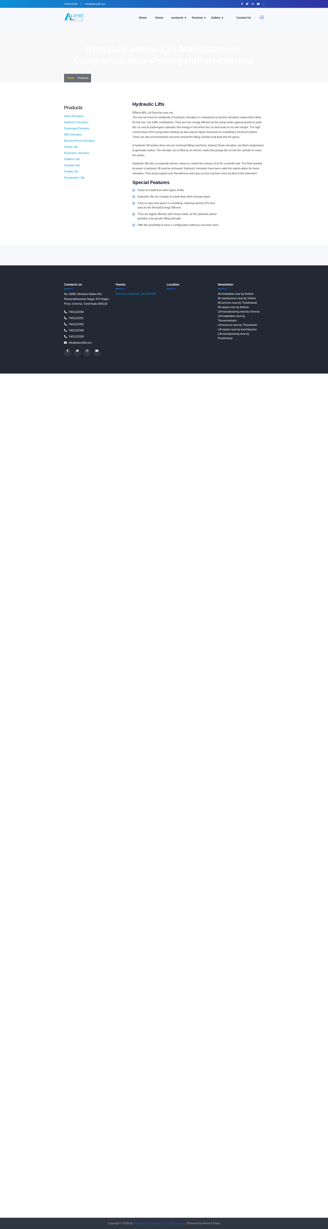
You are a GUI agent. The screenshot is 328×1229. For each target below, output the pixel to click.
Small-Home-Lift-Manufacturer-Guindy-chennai (73, 1126)
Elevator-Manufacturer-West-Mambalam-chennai (82, 455)
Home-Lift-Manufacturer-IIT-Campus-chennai (117, 597)
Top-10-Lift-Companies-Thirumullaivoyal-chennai (290, 1206)
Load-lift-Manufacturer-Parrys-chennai (258, 895)
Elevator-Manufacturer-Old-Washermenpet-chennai (150, 415)
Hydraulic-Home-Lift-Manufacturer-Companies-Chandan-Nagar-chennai (118, 633)
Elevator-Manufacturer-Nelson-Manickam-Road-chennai (118, 411)
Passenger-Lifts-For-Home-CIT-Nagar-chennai (200, 1011)
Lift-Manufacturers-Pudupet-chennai (81, 784)
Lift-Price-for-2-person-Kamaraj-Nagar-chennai (175, 811)
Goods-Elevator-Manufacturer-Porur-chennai (195, 544)
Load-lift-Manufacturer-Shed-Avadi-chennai (233, 917)
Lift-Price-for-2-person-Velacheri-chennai (219, 846)
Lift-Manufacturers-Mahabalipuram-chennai (76, 748)
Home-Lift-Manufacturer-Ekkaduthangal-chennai (276, 584)
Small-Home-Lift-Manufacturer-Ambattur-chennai (97, 1091)
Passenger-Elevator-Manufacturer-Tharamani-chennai (281, 971)
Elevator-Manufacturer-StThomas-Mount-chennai (140, 446)
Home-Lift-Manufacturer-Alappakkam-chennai (115, 562)
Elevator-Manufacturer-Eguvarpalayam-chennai (195, 375)
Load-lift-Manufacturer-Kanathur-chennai (102, 864)
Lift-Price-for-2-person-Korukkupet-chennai (108, 824)
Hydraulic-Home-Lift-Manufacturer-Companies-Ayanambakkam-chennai (254, 624)
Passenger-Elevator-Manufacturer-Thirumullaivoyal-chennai (36, 975)
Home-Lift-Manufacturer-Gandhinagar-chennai (230, 589)
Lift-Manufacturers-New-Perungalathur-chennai (268, 766)
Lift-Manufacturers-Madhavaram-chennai (243, 744)
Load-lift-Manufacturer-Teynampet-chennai (70, 926)
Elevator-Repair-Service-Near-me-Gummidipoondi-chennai (130, 504)
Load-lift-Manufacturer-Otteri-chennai (52, 895)
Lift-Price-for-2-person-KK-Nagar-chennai (61, 820)
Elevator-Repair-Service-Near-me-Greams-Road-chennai (183, 500)
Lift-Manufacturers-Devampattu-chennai (73, 735)
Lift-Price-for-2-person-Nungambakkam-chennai (197, 828)
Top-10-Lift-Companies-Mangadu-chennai (59, 1193)
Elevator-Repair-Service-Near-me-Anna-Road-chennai (90, 469)
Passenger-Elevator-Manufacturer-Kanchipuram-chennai (170, 935)
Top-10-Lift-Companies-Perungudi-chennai (178, 1202)
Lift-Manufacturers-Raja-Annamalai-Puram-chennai (51, 788)
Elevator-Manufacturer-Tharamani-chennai (300, 446)
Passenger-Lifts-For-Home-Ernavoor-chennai (163, 1015)
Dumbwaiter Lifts (74, 177)
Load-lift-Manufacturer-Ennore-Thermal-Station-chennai (163, 855)
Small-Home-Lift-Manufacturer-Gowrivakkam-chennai (194, 1122)
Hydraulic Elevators (76, 122)
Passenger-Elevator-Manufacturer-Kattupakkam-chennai (65, 939)
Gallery (215, 17)
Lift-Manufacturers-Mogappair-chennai (71, 757)
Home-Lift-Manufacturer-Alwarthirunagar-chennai (224, 562)
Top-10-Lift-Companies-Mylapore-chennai (167, 1193)
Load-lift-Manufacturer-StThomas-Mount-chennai (289, 922)
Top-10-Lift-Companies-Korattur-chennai (123, 1188)
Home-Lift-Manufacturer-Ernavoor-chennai (62, 589)
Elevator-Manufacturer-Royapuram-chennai (129, 437)
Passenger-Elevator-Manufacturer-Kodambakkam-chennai (209, 944)
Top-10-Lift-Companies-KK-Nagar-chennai (122, 1184)
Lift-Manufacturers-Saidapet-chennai (220, 793)
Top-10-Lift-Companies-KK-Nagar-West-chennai (177, 1184)
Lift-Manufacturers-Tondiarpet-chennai (251, 806)
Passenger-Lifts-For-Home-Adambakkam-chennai (213, 984)
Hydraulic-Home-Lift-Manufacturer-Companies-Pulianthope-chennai (77, 695)
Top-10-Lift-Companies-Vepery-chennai (70, 1215)
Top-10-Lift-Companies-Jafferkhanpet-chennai (113, 1175)
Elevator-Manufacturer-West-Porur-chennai (138, 455)
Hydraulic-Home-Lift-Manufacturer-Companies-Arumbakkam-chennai (163, 620)
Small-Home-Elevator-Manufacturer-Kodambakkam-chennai (169, 1042)
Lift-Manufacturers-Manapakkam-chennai (127, 748)
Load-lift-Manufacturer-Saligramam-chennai (68, 917)
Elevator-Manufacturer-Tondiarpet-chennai (301, 451)
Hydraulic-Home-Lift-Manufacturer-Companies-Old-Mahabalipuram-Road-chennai (180, 677)
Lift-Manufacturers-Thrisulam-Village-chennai (109, 806)
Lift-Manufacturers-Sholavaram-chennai (203, 797)
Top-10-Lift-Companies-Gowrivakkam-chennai (187, 1166)
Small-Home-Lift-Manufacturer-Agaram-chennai (112, 1086)
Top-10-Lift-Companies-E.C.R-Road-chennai (281, 1157)
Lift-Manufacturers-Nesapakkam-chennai (215, 766)
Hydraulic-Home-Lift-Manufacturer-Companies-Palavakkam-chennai (115, 682)
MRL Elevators (73, 134)
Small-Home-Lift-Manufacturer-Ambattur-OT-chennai (158, 1091)
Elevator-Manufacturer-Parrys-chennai (102, 420)
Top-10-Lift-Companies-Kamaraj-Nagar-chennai (281, 1175)
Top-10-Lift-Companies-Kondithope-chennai (71, 1188)
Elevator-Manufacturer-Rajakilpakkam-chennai (81, 433)
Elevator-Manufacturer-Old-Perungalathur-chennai (88, 415)
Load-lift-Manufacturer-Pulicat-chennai (222, 904)
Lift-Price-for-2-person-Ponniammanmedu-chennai (226, 837)
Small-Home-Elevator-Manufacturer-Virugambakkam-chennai (106, 1082)
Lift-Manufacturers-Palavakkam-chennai (117, 775)
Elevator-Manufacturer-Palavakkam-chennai (253, 415)
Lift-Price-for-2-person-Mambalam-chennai (214, 824)
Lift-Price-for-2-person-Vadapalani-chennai (62, 846)
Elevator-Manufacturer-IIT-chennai (93, 380)
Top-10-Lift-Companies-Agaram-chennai (173, 1135)
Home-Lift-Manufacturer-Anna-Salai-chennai (291, 566)
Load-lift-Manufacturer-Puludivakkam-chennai (273, 904)
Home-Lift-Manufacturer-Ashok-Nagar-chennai (131, 571)
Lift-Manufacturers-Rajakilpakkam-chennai (156, 788)
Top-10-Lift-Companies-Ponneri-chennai (281, 1202)
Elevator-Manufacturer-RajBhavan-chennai (136, 433)
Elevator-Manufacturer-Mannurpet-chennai (216, 393)
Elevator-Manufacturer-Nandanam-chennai (201, 406)
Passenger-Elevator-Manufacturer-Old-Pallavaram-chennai (176, 957)
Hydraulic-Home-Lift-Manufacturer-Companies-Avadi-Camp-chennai (94, 624)
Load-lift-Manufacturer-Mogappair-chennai (170, 877)
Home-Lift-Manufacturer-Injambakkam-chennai (228, 597)
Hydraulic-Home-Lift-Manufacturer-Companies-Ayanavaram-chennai (104, 628)
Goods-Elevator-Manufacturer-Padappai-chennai (223, 535)
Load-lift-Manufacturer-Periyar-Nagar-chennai (153, 900)
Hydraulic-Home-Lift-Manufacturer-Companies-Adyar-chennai (79, 606)
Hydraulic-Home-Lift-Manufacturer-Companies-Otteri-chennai (37, 682)
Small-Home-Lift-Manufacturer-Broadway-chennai (126, 1104)
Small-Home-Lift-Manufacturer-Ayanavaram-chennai (257, 1099)
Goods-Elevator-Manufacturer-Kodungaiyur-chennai (215, 522)
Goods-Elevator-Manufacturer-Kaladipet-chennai (39, 513)
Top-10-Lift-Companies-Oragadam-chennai (125, 1197)
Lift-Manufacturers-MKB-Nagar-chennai (23, 757)
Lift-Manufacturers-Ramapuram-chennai (255, 788)
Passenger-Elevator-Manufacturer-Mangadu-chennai (159, 953)
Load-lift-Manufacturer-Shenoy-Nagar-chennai (288, 917)
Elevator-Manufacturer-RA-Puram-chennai (301, 433)
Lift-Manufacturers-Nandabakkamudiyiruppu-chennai (108, 762)
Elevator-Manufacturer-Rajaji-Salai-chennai (26, 433)
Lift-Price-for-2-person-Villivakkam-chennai (46, 851)
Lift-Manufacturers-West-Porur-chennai (73, 811)
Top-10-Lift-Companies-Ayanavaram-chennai (169, 1148)
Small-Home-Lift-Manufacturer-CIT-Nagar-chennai (120, 1113)
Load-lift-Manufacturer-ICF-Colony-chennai (224, 855)
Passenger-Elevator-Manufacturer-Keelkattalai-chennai (133, 939)
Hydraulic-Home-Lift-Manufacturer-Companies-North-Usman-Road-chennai (84, 677)
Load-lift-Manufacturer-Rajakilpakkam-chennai (242, 908)
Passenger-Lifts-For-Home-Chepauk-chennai (58, 1006)
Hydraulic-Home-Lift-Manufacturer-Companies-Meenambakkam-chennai (261, 655)
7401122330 (76, 311)
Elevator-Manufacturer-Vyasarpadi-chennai (26, 455)
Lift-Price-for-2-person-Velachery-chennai (270, 846)
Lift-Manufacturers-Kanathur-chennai (95, 744)
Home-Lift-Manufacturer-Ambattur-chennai (280, 562)
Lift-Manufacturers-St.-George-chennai (77, 802)
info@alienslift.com (80, 342)
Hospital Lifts (72, 165)
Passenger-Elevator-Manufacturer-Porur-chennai (80, 971)
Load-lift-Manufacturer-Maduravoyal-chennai (61, 868)
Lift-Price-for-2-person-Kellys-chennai (239, 815)
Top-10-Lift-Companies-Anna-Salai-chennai (121, 1144)
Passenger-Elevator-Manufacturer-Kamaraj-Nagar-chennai (100, 935)
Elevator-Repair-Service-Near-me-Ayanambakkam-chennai (227, 473)
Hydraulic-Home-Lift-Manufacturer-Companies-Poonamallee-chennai (137, 691)
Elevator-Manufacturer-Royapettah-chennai (76, 437)
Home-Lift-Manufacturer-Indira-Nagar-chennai (172, 597)
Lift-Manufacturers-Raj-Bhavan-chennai (206, 788)
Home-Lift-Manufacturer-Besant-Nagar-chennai (136, 575)
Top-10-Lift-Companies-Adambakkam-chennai (73, 1135)
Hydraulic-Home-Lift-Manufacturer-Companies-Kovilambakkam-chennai (280, 637)
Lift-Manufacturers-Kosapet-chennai (132, 740)
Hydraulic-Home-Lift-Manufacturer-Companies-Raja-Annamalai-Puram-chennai (99, 700)
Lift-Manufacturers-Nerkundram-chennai (165, 766)
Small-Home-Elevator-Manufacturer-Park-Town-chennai (254, 1059)
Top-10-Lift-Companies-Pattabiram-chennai (122, 1206)
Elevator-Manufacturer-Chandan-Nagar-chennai (83, 375)
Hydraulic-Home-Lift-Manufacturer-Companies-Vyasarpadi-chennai (100, 731)
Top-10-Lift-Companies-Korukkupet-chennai (174, 1188)
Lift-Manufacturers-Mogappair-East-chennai (121, 757)
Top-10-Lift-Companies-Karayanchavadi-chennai (130, 1179)
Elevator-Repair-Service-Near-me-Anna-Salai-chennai (156, 469)
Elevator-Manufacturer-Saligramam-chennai (232, 437)
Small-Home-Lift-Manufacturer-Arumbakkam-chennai (274, 1095)
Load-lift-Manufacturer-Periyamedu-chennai (99, 900)
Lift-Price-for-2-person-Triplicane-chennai (280, 842)
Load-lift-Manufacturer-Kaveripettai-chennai (45, 860)
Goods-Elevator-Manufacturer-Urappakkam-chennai (253, 549)
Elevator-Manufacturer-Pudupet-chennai (290, 424)
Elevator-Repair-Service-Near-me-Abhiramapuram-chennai (200, 455)
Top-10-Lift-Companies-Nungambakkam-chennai (277, 1193)
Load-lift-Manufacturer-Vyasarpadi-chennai (177, 931)
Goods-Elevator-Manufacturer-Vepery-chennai (237, 553)
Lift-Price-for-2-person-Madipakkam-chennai (161, 824)
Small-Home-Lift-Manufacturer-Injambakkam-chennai (75, 1131)
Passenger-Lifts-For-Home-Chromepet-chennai (143, 1011)
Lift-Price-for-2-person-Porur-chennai (279, 837)
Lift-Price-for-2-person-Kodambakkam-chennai (172, 820)
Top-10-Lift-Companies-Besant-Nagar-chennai (284, 1148)
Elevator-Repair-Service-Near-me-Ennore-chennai (285, 491)
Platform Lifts (72, 159)
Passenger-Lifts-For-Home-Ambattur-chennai (288, 988)
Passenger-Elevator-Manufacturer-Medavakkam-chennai (226, 953)
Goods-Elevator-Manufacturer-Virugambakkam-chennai (33, 557)
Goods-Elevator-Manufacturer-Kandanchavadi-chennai (233, 513)
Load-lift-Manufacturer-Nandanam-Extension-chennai (95, 886)
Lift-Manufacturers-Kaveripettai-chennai (86, 740)
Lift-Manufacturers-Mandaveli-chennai (175, 748)
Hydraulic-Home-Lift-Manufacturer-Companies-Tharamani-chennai (249, 722)
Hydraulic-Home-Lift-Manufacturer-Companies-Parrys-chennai (37, 686)
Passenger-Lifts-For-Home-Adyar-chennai (269, 984)
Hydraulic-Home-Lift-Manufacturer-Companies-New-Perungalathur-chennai (230, 673)
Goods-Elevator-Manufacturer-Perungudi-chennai (262, 540)
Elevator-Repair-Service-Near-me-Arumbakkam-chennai (291, 469)
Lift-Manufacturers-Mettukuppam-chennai (208, 753)
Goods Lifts (71, 146)
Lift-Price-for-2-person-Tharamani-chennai (116, 842)
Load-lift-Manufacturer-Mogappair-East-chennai (225, 877)
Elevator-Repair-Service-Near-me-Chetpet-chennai (58, 482)
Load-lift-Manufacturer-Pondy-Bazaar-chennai (265, 900)
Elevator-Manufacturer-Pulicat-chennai (66, 429)
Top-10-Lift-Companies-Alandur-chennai (223, 1135)
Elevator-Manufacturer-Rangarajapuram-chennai (246, 433)
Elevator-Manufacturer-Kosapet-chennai (245, 380)
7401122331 (76, 318)
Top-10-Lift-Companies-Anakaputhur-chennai (282, 1139)
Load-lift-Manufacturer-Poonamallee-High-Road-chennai (62, 904)
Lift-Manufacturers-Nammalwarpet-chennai (50, 762)
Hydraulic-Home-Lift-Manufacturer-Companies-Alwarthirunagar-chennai (241, 611)
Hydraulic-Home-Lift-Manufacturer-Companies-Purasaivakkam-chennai (247, 695)
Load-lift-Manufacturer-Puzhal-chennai (69, 908)
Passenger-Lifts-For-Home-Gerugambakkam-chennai (78, 1019)
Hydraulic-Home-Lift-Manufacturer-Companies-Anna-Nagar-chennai (243, 615)
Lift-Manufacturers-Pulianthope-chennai (128, 784)
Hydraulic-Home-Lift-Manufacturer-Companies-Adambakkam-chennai (238, 602)
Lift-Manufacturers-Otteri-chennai (72, 775)
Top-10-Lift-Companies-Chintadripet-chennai (286, 1153)
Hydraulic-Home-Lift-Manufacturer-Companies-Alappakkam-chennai (77, 611)
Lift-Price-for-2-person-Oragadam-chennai (35, 833)
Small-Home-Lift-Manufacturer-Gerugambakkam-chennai (61, 1122)
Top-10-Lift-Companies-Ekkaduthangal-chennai (64, 1162)
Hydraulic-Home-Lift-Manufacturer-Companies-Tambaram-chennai (87, 722)
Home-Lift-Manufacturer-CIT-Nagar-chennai (108, 584)
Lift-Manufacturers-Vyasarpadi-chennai (298, 806)
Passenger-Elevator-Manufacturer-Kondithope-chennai (96, 948)
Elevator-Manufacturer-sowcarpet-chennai (294, 442)
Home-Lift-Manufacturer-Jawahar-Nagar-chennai (78, 602)
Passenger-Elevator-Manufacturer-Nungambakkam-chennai (104, 957)
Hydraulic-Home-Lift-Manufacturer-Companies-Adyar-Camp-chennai (158, 606)
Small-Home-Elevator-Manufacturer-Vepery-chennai (290, 1077)
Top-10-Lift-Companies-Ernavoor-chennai (167, 1162)
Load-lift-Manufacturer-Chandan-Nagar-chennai (270, 851)
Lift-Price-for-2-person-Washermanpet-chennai (159, 851)
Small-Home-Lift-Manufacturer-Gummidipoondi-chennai (135, 1126)
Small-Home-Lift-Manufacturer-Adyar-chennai (55, 1086)
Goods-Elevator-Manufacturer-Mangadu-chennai (48, 531)
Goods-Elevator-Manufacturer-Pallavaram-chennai (40, 535)
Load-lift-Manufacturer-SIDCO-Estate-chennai (70, 922)
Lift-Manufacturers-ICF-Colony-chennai (278, 735)
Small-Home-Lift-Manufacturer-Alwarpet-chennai (293, 1086)
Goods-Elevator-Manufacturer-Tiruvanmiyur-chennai (129, 549)
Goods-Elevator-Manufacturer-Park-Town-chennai (73, 540)
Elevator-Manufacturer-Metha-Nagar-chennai (75, 397)
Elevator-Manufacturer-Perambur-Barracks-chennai (207, 420)
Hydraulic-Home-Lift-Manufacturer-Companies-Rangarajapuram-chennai (127, 704)
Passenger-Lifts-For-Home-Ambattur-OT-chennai (29, 993)
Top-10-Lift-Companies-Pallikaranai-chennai (275, 1197)
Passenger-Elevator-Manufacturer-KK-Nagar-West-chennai (138, 944)
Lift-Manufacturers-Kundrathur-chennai (49, 744)
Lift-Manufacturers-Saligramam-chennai (267, 793)
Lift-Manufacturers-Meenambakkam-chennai (106, 753)
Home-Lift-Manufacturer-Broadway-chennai (191, 575)
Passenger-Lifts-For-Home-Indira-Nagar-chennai (295, 1024)
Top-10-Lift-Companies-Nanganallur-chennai (220, 1193)
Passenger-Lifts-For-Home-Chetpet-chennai (112, 1006)
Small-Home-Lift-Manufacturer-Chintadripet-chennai (121, 1108)
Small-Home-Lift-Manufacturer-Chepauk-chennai (254, 1104)
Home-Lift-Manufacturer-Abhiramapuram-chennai (163, 557)
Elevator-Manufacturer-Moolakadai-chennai (184, 402)
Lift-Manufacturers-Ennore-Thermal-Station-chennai (223, 735)
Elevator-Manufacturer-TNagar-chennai (251, 451)
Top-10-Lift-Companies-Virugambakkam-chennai (178, 1215)
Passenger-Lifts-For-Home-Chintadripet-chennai (234, 1006)
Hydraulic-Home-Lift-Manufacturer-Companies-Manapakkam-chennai (156, 651)
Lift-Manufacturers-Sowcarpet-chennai (302, 797)
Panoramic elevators (76, 153)
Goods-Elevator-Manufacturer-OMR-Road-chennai (102, 535)
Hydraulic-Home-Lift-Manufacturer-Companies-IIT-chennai (35, 637)
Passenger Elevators (76, 128)
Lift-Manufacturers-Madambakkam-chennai (192, 744)
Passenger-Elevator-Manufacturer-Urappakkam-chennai (241, 975)
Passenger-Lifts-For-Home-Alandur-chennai (55, 988)
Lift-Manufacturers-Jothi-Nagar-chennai (38, 740)
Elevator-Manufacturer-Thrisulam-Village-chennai (144, 451)
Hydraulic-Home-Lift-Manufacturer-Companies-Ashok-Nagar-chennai (247, 620)
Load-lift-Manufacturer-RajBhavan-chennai (296, 908)
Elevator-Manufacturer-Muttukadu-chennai (290, 402)
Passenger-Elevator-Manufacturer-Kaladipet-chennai (32, 935)
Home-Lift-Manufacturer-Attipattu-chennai (185, 571)
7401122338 (76, 330)
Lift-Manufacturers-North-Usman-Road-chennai (52, 771)
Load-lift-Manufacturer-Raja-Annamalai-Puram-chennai (126, 908)
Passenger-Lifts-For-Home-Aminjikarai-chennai (88, 993)
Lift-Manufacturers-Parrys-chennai (206, 775)
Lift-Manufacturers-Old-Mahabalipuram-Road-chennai (180, 771)
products (177, 17)
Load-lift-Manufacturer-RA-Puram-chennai (138, 913)
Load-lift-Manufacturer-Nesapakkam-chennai (70, 891)
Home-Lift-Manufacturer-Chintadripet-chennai (149, 580)
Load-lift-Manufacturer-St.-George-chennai (233, 922)
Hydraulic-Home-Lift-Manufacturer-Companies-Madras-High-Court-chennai (215, 646)
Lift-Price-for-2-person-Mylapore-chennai (89, 828)
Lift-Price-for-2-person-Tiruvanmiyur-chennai (228, 842)
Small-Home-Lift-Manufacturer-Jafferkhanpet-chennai (207, 1131)
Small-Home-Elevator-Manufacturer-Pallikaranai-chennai (186, 1059)
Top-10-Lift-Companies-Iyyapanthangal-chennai (56, 1175)
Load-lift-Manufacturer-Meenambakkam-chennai (180, 873)
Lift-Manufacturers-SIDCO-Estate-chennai (253, 797)
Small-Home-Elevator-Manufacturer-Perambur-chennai (82, 1064)
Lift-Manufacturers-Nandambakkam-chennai (167, 762)
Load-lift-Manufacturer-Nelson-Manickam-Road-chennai (272, 886)
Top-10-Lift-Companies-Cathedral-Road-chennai (67, 1153)
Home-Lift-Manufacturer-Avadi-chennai (233, 571)
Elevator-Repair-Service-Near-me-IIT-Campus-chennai (271, 504)
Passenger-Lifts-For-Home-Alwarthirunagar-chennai (228, 988)
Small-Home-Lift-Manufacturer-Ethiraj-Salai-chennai (178, 1117)
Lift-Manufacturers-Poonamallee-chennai (284, 780)
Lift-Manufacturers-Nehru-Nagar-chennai (52, 766)
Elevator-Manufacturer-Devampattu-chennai (139, 375)
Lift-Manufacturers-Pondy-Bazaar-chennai (233, 780)
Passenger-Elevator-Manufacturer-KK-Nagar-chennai (69, 944)
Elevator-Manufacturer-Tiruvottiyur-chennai (201, 451)
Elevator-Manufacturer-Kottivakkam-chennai (296, 380)
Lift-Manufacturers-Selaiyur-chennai (57, 797)
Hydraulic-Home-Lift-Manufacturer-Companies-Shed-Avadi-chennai (129, 713)
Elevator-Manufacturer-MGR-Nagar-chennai (184, 397)
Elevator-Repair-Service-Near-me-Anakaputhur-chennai (274, 464)
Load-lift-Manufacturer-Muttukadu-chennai (121, 882)
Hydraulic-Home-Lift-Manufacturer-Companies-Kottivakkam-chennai (112, 637)
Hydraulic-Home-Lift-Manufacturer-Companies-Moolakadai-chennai (101, 664)
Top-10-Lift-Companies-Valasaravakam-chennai (240, 1211)
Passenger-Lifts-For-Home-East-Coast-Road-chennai (261, 1011)
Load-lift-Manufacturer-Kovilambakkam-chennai (256, 860)
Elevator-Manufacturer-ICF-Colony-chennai (46, 380)
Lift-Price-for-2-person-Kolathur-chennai (279, 820)
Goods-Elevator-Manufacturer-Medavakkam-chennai (110, 531)
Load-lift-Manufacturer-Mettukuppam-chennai (292, 873)
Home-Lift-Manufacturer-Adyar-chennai (274, 557)
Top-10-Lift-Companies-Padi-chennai (225, 1197)
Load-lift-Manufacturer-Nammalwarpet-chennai (175, 882)
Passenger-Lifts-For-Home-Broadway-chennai (262, 1002)
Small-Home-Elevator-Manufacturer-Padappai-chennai (57, 1059)
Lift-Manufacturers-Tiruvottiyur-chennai (160, 806)
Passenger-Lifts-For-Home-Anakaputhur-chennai (147, 993)
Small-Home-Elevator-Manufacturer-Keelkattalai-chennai (78, 1037)
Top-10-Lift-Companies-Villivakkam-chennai (121, 1215)
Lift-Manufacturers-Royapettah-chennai (125, 793)
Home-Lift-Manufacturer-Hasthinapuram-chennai (60, 597)
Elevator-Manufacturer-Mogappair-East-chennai (70, 402)
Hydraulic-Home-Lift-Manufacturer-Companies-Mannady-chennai (87, 655)
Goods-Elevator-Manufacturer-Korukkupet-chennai (129, 526)
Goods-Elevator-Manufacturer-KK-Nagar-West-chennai (84, 522)
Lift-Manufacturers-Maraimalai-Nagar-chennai (51, 753)
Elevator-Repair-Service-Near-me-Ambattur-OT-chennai (139, 464)
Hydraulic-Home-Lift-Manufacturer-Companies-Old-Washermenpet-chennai (275, 677)
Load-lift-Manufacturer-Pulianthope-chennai (171, 904)
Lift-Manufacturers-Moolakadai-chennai (225, 757)
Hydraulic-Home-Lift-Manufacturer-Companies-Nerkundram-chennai (59, 673)
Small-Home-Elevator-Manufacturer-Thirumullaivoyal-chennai (61, 1073)
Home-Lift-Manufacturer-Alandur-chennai (62, 562)
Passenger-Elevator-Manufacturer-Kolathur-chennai (31, 948)
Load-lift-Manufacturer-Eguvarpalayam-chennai (54, 855)
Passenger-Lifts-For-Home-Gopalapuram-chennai (141, 1019)
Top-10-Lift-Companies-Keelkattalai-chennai (243, 1179)
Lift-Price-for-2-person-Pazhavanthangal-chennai (289, 833)
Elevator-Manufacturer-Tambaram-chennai (196, 446)
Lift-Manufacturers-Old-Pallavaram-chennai (239, 771)
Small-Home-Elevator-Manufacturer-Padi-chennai (121, 1059)
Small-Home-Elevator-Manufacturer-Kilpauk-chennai (280, 1037)
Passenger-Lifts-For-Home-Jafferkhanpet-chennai (153, 1028)
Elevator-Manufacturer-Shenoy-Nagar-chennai (130, 442)
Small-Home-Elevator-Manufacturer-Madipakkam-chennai (259, 1046)
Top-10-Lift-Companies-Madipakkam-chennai (229, 1188)
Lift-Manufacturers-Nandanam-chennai (217, 762)
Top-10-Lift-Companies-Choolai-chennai (67, 1157)
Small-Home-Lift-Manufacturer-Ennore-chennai (58, 1117)
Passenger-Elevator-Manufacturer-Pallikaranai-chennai (180, 962)
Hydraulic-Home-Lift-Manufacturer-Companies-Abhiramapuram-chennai (151, 602)
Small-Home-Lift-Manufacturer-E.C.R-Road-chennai (182, 1113)
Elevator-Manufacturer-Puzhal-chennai (226, 429)
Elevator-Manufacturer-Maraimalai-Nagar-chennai (273, 393)
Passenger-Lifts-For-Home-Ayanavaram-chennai (79, 1002)
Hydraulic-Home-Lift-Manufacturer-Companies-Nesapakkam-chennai (142, 673)
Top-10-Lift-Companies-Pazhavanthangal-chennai (69, 1202)
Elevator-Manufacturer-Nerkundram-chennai (179, 411)
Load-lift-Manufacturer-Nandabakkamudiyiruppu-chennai (238, 882)
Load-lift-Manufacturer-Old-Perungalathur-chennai (248, 891)
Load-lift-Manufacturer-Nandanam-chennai (36, 886)
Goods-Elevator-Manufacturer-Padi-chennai (280, 535)
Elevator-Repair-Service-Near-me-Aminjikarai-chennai (207, 464)
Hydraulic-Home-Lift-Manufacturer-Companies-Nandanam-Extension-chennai (194, 668)
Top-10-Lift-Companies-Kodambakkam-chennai (236, 1184)
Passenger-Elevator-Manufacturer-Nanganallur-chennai (33, 957)
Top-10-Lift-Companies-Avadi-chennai (59, 1148)
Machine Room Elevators (79, 140)
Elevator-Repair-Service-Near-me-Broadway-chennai (184, 477)
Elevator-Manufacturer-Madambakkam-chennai (28, 389)
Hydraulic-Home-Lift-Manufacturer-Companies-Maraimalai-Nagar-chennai (172, 655)
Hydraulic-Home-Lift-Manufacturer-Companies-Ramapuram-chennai (41, 704)
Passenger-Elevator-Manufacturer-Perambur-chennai (65, 966)
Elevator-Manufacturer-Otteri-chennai (204, 415)
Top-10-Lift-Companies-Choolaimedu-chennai (120, 1157)
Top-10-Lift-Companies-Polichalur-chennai (230, 1202)
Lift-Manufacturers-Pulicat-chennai (173, 784)
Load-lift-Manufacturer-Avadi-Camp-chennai (213, 851)
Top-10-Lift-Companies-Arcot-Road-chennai (174, 1144)
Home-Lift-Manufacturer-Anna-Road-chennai (236, 566)
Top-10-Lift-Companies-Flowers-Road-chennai (276, 1162)
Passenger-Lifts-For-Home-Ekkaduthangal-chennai (52, 1015)
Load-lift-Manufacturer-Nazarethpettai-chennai (155, 886)
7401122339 (76, 336)
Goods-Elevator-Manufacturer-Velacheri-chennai (180, 553)
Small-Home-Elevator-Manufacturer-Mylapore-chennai (275, 1051)
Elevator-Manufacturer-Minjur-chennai (235, 397)
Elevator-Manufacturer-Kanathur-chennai (243, 384)
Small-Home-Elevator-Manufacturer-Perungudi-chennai (149, 1064)
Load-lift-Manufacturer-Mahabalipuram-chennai (117, 868)
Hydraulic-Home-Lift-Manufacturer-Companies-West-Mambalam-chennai (186, 731)
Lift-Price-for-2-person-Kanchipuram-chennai (231, 811)
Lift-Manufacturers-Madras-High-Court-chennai (296, 744)
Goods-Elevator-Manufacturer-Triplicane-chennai (191, 549)
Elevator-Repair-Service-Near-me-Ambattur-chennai (73, 464)
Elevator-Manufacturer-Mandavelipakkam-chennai (109, 393)
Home (143, 17)
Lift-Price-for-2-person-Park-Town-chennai (234, 833)
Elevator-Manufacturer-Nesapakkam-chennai (233, 411)
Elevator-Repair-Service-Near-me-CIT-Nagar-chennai (269, 486)
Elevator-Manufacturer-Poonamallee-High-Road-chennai (230, 424)
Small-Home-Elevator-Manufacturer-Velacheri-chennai (225, 1077)
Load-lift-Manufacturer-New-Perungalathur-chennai (128, 891)
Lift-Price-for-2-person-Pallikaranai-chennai (182, 833)
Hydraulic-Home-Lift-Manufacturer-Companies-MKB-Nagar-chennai (262, 660)
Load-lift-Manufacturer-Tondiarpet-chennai (125, 931)
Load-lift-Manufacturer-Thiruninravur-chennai (175, 926)
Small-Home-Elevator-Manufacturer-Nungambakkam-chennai (91, 1055)
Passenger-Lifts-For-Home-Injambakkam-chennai (30, 1028)
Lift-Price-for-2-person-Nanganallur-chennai (141, 828)
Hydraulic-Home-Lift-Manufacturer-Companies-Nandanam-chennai (106, 668)
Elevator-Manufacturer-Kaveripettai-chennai (194, 380)
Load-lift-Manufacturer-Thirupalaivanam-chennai (232, 926)
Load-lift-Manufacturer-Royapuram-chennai (293, 913)
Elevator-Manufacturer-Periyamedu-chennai (264, 420)
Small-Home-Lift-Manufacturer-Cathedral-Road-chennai (190, 1104)
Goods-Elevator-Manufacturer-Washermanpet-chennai (100, 557)
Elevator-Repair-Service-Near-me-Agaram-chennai (71, 460)
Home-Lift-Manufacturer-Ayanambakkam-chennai (288, 571)
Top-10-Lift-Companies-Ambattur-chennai (121, 1139)
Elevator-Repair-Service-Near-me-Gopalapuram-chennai (44, 500)
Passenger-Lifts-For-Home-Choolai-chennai (26, 1011)
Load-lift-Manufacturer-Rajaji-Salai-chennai (187, 908)
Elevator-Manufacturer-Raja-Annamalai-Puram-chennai (284, 429)
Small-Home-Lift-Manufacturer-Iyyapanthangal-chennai (141, 1131)
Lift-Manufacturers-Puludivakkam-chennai (220, 784)
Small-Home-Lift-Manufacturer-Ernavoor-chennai (116, 1117)
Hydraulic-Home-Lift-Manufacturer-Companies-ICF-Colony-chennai (282, 633)
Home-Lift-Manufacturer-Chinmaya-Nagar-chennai (91, 580)
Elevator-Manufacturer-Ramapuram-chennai (189, 433)
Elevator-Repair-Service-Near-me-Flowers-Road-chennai (155, 495)
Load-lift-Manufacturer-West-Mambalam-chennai (232, 931)
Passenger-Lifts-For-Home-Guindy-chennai (54, 1024)
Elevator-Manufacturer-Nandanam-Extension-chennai (259, 406)
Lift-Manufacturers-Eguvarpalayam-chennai (124, 735)
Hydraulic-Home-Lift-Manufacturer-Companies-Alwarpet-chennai (158, 611)
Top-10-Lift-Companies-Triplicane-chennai (75, 1211)
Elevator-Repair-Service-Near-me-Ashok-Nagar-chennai (34, 473)
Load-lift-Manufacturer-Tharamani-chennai (121, 926)
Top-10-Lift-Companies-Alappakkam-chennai (275, 1135)
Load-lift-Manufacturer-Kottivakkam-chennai (147, 860)
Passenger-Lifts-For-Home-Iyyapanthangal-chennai (91, 1028)
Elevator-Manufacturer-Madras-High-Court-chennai (143, 389)
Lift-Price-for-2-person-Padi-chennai (133, 833)
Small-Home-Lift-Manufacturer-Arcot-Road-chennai (211, 1095)
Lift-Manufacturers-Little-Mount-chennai (142, 744)
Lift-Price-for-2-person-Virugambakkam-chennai (101, 851)
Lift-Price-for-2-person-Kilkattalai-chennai (287, 815)
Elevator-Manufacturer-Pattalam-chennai (150, 420)
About (159, 17)
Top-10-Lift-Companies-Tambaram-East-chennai (178, 1206)
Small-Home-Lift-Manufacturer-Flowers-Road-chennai (242, 1117)
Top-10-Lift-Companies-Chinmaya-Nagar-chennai (228, 1153)
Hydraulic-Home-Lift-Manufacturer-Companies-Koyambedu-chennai (41, 642)
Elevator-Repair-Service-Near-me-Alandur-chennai (133, 460)
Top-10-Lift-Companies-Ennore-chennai (118, 1162)
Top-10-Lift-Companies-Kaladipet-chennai (226, 1175)
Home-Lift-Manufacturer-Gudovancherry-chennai (201, 593)
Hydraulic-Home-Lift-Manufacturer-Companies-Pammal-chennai (283, 682)
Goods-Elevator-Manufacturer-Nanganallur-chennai (233, 531)
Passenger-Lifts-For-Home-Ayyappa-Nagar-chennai (141, 1002)
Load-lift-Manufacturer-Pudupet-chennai (121, 904)
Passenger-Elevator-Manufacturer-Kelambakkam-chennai (202, 939)
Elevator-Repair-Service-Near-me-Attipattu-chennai (100, 473)
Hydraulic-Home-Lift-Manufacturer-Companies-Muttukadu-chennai (265, 664)
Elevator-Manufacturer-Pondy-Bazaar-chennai (113, 424)
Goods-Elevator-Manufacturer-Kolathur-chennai (276, 522)
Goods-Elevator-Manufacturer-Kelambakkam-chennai (168, 517)
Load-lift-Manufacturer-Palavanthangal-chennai (156, 895)
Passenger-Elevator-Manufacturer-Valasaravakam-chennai (60, 979)
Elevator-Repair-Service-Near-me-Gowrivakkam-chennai (114, 500)
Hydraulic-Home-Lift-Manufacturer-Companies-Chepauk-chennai (202, 633)
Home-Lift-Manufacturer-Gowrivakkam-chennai (85, 593)
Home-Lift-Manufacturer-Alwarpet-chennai (169, 562)
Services (197, 17)
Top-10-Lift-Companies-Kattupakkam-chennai (188, 1179)
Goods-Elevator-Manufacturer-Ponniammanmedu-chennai (133, 544)
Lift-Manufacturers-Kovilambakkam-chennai (278, 740)
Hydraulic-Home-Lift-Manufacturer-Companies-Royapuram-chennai (133, 708)
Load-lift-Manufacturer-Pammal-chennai (210, 895)
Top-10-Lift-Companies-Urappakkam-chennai (129, 1211)
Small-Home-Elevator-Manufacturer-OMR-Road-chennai (237, 1055)
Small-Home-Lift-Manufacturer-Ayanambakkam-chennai (192, 1099)
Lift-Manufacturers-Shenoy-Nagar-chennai (153, 797)
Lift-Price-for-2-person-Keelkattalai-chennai (134, 815)
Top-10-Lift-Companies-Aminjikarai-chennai (228, 1139)
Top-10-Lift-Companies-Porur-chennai (72, 1206)
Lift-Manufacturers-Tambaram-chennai (180, 802)
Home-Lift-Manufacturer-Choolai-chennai (260, 580)
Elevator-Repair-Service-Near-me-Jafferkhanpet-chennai (222, 509)
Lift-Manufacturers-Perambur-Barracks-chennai (28, 780)
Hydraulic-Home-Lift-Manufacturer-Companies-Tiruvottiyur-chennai (187, 726)
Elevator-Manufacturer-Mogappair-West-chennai (128, 402)
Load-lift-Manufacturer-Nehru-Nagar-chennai (211, 886)
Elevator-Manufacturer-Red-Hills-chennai (25, 437)
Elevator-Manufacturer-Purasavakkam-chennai (174, 429)
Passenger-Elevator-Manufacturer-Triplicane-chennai (174, 975)
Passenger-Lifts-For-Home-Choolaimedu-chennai (84, 1011)
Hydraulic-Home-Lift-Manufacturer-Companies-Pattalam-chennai (115, 686)
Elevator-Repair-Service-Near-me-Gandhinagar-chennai (225, 495)
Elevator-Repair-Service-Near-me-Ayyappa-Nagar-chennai (46, 477)
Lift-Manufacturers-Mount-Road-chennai (274, 757)
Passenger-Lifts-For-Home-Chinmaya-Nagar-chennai (172, 1006)
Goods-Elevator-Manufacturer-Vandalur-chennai (121, 553)
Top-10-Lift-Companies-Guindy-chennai (34, 1171)
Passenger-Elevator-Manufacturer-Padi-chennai (118, 962)
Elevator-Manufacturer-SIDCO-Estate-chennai (240, 442)
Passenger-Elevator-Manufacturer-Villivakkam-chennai (256, 979)
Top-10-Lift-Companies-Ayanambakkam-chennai (112, 1148)
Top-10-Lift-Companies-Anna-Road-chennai (67, 1144)
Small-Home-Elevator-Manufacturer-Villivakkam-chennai (34, 1082)
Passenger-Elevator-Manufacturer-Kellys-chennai (267, 939)
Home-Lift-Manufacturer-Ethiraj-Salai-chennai (116, 589)
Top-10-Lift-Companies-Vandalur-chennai (295, 1211)
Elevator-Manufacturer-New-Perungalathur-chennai (292, 411)
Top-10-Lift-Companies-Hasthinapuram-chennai (147, 1171)
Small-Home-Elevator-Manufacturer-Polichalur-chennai (217, 1064)
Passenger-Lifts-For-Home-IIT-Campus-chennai (236, 1024)
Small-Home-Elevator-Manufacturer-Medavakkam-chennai (206, 1051)
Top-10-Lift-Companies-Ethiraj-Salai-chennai (220, 1162)
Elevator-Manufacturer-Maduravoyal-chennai (202, 389)
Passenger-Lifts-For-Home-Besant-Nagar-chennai (203, 1002)
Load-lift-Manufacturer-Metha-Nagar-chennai (237, 873)
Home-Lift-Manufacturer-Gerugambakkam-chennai (289, 589)
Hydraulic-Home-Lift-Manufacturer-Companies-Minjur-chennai (183, 660)
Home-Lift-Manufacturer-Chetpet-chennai (35, 580)
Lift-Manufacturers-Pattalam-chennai (249, 775)
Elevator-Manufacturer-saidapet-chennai (180, 437)
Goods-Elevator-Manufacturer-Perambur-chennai (202, 540)
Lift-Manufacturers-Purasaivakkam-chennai (272, 784)
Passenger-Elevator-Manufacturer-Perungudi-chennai (130, 966)
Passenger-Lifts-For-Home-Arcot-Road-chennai (53, 997)
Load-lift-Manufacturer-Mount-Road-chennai (68, 882)
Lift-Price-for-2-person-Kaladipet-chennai (122, 811)
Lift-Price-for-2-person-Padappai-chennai (86, 833)
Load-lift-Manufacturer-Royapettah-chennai (240, 913)
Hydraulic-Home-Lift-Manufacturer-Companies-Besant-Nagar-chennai (188, 628)
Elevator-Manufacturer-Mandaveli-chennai (53, 393)
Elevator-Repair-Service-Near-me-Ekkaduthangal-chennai (219, 491)
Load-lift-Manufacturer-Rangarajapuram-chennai (83, 913)
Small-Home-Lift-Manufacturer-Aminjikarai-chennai (222, 1091)
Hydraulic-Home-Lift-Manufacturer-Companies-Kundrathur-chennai (123, 642)
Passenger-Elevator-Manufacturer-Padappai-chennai (56, 962)
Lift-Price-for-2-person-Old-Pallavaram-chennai (255, 828)
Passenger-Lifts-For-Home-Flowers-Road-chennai (281, 1015)
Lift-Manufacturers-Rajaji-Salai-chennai (106, 788)
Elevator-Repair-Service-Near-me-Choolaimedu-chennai (136, 486)
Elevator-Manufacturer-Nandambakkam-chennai (145, 406)
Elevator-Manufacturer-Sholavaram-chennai (185, 442)
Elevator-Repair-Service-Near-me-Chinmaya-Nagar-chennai (188, 482)
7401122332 (76, 324)
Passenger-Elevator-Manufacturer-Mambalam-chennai (33, 953)
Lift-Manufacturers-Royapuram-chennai (173, 793)
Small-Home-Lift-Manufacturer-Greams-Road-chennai (259, 1122)
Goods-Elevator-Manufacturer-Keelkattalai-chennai (105, 517)
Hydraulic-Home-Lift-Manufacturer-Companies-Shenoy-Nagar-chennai (213, 713)
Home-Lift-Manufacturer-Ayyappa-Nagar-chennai (77, 575)
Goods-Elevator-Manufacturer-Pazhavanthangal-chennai (137, 540)
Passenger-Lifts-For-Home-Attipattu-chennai (230, 997)
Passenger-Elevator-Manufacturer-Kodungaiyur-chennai (279, 944)
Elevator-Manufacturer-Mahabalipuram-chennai (257, 389)
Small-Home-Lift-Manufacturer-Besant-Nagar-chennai (62, 1104)
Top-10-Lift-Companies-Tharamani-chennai (234, 1206)
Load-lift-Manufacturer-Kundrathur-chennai (51, 864)
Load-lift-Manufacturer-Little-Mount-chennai (154, 864)
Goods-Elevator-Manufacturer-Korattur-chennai (70, 526)
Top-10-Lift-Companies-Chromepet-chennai (174, 1157)
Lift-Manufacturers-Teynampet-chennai (226, 802)
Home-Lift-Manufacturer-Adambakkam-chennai (222, 557)
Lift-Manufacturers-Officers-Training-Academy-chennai (114, 771)
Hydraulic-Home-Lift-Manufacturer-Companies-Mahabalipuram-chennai (70, 651)
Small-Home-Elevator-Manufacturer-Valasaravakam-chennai (89, 1077)
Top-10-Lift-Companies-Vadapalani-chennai (183, 1211)
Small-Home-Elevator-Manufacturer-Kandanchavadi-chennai (173, 1033)
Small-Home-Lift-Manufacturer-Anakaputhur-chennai (285, 1091)
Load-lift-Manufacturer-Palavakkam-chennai (101, 895)
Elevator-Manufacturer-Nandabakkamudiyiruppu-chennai (80, 406)
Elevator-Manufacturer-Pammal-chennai (54, 420)
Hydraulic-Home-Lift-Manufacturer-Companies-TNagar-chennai (266, 726)
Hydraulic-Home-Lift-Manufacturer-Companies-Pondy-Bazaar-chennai (52, 691)
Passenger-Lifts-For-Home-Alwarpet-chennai (169, 988)
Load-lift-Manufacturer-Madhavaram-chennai (265, 864)
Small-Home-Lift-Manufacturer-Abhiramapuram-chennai (250, 1082)
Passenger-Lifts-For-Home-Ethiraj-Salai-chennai (221, 1015)
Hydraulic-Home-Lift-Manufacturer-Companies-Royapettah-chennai (51, 708)
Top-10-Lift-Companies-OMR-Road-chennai (71, 1197)
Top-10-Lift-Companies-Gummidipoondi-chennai (88, 1171)
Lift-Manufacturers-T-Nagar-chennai (205, 806)
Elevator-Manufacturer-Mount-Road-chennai (238, 402)
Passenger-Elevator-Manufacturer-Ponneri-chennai (259, 966)
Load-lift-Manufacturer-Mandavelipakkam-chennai (283, 868)
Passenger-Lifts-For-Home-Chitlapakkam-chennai (294, 1006)
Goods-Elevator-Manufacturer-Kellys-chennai (229, 517)
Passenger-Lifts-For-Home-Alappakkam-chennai (112, 988)
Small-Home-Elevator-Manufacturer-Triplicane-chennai (203, 1073)
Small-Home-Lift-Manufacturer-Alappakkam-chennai (231, 1086)
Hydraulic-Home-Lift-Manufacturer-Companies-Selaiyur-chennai (49, 713)
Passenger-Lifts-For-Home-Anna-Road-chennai (265, 993)
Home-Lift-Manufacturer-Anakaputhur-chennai (125, 566)
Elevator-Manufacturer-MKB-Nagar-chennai (284, 397)
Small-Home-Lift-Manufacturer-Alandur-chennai (170, 1086)
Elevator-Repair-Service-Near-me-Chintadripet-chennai (258, 482)
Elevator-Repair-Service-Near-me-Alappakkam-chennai (198, 460)
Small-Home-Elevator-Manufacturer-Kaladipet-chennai (280, 1028)
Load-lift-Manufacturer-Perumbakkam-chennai (209, 900)
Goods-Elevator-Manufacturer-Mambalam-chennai (254, 526)
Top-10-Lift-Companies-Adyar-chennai (125, 1135)
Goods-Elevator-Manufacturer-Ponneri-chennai (68, 544)
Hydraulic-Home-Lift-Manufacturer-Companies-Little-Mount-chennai (284, 642)
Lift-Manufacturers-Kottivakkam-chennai (178, 740)
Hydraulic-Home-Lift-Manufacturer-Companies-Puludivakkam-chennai (161, 695)
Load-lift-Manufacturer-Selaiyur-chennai (182, 917)
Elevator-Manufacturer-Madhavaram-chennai (85, 389)
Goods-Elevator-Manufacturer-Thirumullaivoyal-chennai (64, 549)
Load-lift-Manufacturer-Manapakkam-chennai (173, 868)
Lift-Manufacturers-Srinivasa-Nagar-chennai (26, 802)
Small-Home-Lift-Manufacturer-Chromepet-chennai (58, 1113)
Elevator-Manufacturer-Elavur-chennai (247, 375)
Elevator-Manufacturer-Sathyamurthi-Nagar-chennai (290, 437)
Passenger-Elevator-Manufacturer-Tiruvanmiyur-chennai (107, 975)
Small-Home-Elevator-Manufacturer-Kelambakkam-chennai (149, 1037)
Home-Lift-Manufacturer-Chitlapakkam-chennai (206, 580)
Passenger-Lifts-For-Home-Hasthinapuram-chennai (176, 1024)
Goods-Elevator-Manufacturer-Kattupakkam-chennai (41, 517)
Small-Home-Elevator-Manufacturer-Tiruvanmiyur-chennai (135, 1073)
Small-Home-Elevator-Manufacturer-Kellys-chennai (217, 1037)
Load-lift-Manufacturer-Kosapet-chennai (96, 860)
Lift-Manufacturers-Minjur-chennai (302, 753)
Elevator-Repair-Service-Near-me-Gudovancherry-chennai (254, 500)
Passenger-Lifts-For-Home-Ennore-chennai (109, 1015)
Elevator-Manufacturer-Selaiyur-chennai (24, 442)
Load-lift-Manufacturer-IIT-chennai (271, 855)
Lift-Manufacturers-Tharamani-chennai (274, 802)
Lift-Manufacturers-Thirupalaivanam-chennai (54, 806)
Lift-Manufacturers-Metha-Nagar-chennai (158, 753)
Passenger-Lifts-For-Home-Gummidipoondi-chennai (112, 1024)
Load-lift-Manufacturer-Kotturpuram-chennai (200, 860)
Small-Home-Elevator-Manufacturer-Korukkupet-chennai (189, 1046)
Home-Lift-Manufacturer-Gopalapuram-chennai (28, 593)
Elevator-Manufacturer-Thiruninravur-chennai (27, 451)
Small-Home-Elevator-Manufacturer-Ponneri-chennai (283, 1064)
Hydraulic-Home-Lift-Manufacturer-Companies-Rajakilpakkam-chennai (273, 700)
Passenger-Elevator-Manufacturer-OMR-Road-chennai (246, 957)
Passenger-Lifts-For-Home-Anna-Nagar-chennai (206, 993)
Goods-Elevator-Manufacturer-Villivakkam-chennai (296, 553)
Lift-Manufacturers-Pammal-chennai (163, 775)
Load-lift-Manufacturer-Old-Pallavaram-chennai (188, 891)
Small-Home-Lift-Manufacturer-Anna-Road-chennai (86, 1095)
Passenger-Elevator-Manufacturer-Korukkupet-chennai (226, 948)
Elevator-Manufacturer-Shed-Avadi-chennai (75, 442)
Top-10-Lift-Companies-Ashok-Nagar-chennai (285, 1144)
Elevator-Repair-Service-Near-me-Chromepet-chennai (204, 486)
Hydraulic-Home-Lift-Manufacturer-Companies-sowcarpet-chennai (151, 717)
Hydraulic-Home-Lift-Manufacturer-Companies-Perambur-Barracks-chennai (200, 686)
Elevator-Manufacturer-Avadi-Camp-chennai (26, 375)
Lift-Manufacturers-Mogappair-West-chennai (174, 757)
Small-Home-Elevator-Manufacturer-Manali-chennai (73, 1051)
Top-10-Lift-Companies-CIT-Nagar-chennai (228, 1157)
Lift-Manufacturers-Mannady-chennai (277, 748)
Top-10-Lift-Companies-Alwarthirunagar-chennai (66, 1139)
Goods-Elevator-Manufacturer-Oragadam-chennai (164, 535)
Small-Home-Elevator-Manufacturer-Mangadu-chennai (137, 1051)
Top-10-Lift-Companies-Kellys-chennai (23, 1184)
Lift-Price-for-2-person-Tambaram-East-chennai (62, 842)
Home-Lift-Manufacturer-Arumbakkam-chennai (74, 571)
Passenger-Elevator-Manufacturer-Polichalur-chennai (195, 966)
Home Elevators (74, 116)
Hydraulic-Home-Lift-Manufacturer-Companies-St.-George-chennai (232, 717)
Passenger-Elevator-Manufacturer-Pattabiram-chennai (143, 971)
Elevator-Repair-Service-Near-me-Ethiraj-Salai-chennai (86, 495)
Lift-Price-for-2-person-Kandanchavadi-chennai (287, 811)
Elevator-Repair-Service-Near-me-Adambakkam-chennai (271, 455)
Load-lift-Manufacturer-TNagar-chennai (75, 931)
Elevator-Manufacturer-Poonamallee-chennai (168, 424)
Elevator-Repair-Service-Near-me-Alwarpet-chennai (264, 460)
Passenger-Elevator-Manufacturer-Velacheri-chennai (129, 979)
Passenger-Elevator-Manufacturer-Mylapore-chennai (293, 953)
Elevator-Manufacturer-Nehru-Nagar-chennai (56, 411)
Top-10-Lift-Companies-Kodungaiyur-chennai (292, 1184)
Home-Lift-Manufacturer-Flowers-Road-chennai (173, 589)
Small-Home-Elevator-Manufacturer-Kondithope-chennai (56, 1046)
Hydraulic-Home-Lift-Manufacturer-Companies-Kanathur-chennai (203, 642)
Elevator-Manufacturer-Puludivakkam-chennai (118, 429)
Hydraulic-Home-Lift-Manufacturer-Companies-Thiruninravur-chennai (104, 726)
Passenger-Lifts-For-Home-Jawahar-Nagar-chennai (215, 1028)
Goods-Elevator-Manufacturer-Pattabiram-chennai (253, 544)
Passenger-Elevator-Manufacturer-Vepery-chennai (191, 979)
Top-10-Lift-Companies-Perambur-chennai (125, 1202)
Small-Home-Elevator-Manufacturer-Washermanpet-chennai (180, 1082)
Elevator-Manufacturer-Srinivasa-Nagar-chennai (29, 446)
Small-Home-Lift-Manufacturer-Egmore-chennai (243, 1113)
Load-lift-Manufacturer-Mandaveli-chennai (226, 868)
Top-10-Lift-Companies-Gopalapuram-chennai (130, 1166)
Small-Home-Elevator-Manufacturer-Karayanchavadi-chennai (248, 1033)
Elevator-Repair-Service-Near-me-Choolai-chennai (70, 486)
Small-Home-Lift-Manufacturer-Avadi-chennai (129, 1099)
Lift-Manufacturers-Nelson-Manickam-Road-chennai (109, 766)
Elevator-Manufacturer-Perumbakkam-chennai (56, 424)
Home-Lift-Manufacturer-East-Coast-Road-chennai (165, 584)
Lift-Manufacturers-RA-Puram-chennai (33, 793)
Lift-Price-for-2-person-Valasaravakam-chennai (116, 846)
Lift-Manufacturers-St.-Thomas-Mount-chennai (128, 802)
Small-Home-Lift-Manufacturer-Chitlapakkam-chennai (186, 1108)
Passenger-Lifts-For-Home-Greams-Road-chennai (263, 1019)
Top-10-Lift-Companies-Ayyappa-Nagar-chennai (226, 1148)
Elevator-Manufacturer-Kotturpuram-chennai (26, 384)
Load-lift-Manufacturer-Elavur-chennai (106, 855)
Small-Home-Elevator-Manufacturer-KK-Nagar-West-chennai (96, 1042)
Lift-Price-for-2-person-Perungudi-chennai (71, 837)
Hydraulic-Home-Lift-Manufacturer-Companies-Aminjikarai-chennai (77, 615)
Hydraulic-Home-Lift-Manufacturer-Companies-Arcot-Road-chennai (80, 620)
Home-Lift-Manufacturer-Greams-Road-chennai (143, 593)
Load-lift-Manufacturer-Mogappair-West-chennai (284, 877)
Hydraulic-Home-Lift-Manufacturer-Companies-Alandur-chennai (238, 606)
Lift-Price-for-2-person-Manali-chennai (264, 824)
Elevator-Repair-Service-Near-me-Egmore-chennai (152, 491)
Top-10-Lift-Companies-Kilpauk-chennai (71, 1184)
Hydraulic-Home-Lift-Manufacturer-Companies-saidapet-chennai (213, 708)
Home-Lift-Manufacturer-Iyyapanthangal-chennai (286, 597)
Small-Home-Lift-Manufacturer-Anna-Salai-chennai (149, 1095)
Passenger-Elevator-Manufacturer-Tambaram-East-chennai (212, 971)
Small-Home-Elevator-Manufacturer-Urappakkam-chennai (272, 1073)
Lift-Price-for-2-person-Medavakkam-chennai (37, 828)
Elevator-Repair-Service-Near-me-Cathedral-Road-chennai (253, 477)
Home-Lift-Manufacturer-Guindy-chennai (255, 593)
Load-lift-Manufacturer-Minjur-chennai (69, 877)
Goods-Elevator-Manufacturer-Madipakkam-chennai (192, 526)
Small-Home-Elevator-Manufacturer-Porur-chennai (100, 1068)
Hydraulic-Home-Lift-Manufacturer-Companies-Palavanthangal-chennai (201, 682)
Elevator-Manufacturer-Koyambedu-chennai (138, 384)
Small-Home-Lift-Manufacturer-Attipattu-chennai (73, 1099)
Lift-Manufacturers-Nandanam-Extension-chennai (271, 762)
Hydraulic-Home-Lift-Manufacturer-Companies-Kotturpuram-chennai (195, 637)
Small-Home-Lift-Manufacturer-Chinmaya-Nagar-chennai (55, 1108)
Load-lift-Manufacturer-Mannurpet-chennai (64, 873)
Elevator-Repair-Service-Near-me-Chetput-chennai (120, 482)
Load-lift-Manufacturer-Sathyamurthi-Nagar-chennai (126, 917)
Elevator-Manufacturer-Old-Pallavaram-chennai (28, 415)
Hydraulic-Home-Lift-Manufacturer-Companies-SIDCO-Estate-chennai (68, 717)
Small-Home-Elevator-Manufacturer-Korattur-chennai (122, 1046)
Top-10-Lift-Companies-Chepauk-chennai (123, 1153)
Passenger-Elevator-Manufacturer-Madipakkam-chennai (293, 948)
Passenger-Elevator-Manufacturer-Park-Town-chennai (247, 962)
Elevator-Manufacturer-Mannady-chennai (165, 393)
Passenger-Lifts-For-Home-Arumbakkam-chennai (113, 997)
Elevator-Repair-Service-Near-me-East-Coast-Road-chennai (84, 491)
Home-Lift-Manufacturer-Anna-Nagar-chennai (181, 566)
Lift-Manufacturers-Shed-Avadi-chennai (103, 797)
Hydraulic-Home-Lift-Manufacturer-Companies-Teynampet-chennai (168, 722)
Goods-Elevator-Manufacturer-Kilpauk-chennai (285, 517)
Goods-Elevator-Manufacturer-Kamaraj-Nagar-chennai (103, 513)
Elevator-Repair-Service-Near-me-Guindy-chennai (63, 504)
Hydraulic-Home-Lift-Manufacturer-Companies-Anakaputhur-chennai (160, 615)
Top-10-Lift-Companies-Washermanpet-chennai (237, 1215)
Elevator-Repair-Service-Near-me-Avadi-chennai (161, 473)
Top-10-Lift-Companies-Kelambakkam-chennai (299, 1179)
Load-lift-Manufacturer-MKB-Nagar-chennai (118, 877)
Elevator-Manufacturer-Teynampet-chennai (248, 446)
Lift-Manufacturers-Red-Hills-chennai (79, 793)
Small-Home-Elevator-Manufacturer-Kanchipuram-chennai (101, 1033)
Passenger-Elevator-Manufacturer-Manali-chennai (96, 953)
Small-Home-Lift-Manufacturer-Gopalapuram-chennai (129, 1122)
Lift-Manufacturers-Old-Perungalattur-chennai (293, 771)
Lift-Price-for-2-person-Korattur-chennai (58, 824)
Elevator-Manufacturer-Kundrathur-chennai (192, 384)
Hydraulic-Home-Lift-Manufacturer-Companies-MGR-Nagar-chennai (104, 660)
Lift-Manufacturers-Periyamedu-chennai (81, 780)
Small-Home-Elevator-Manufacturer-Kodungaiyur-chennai (242, 1042)
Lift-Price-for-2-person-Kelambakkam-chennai (188, 815)
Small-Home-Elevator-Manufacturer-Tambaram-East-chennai (237, 1068)
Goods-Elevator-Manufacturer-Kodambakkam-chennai (150, 522)
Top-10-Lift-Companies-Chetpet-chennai (173, 1153)
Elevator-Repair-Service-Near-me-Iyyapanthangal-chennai (152, 509)
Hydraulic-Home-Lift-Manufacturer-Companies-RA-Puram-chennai (212, 704)
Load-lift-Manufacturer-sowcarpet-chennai (124, 922)
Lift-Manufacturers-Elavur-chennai (171, 735)
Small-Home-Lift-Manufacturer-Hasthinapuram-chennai (203, 1126)
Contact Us (243, 17)
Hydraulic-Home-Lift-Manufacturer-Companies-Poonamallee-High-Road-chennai (229, 691)
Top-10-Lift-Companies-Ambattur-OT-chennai (174, 1139)
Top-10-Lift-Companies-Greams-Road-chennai (243, 1166)
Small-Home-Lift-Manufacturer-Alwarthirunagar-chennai (33, 1091)
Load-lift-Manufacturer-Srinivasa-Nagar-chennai (178, 922)
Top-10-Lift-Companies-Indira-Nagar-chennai (257, 1171)
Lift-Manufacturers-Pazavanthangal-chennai (298, 775)
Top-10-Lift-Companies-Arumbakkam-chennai (229, 1144)
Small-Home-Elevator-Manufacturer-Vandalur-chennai (159, 1077)
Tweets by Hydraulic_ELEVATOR (135, 293)
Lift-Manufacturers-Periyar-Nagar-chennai (131, 780)
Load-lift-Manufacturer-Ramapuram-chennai (26, 913)
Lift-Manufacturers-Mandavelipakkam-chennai (226, 748)
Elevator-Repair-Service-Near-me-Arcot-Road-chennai (223, 469)
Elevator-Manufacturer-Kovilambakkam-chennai (83, 384)
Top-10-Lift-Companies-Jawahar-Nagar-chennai (171, 1175)
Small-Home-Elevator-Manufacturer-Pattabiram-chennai (165, 1068)
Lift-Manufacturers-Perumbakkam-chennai (182, 780)
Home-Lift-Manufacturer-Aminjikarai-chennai (70, 566)
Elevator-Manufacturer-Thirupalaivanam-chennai (84, 451)
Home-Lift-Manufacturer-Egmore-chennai (221, 584)
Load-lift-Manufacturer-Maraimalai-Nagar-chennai (121, 873)
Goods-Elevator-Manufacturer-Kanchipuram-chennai (168, 513)
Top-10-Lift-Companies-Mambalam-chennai (283, 1188)
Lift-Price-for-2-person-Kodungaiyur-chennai (227, 820)
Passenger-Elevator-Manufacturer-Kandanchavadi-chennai (241, 935)
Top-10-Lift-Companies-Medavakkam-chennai (113, 1193)
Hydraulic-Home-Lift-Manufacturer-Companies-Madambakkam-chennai (43, 646)
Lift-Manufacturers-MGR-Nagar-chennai (258, 753)
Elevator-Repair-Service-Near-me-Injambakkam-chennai (82, 509)
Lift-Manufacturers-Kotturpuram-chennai (227, 740)
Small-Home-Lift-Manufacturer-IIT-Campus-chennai (268, 1126)
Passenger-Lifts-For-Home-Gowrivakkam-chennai (202, 1019)
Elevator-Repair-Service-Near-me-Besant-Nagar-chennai (116, 477)
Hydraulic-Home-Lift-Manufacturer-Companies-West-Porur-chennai (270, 731)
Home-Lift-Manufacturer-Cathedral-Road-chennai (248, 575)
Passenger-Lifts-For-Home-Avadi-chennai (283, 997)
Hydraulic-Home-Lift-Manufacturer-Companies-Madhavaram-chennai (128, 646)
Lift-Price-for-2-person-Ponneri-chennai (171, 837)
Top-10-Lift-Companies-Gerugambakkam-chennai (72, 1166)
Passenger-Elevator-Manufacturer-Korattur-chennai (161, 948)
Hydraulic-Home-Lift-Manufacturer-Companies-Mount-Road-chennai (183, 664)
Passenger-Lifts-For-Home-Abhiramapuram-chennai (150, 984)
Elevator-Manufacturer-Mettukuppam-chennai (130, 397)
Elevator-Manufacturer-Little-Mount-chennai (294, 384)
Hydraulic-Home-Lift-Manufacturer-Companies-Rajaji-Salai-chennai (189, 700)
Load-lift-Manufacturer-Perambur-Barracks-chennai (41, 900)
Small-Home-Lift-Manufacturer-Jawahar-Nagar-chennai (273, 1131)
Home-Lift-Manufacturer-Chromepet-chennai (54, 584)
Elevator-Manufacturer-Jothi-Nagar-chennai (141, 380)
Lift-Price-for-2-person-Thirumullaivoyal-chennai (172, 842)
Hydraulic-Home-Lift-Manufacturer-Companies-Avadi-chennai (173, 624)
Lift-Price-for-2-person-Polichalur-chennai (122, 837)
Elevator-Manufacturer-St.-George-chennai (84, 446)
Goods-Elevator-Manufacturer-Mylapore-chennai (172, 531)
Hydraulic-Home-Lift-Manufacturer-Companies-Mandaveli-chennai (238, 651)
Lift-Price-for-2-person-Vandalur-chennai (170, 846)
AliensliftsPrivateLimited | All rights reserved (160, 1223)
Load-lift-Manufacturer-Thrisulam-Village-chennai (292, 926)
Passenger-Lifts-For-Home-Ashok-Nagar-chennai (173, 997)
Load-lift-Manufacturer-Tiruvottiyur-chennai (25, 931)
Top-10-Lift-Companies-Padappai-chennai (176, 1197)
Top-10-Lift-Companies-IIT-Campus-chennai (203, 1171)
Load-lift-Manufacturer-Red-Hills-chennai (189, 913)
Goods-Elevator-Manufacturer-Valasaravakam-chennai (58, 553)
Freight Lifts (71, 171)
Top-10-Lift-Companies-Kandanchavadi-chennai (71, 1179)
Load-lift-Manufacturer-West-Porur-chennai (288, 931)
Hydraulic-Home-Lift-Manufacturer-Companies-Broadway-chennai (270, 628)
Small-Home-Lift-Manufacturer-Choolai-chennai (247, 1108)
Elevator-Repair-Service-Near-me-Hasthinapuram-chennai (202, 504)
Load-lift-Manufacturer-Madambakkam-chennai (209, 864)
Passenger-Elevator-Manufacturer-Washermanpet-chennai (83, 984)
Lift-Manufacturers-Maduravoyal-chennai (24, 748)
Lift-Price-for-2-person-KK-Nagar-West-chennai (115, 820)
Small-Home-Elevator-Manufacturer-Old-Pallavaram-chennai (165, 1055)
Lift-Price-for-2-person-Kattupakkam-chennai (80, 815)
